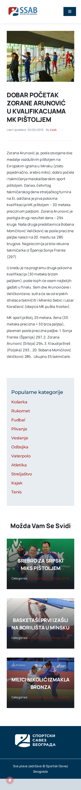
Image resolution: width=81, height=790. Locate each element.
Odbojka (19, 447)
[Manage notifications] (10, 780)
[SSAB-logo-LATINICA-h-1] (23, 6)
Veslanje (19, 438)
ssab (53, 130)
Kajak (16, 483)
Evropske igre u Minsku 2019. (49, 578)
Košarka (19, 402)
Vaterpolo (20, 456)
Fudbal (18, 420)
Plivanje (19, 429)
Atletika (19, 465)
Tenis (16, 492)
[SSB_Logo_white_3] (35, 730)
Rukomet (20, 411)
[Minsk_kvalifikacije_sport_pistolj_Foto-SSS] (40, 32)
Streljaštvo (21, 474)
